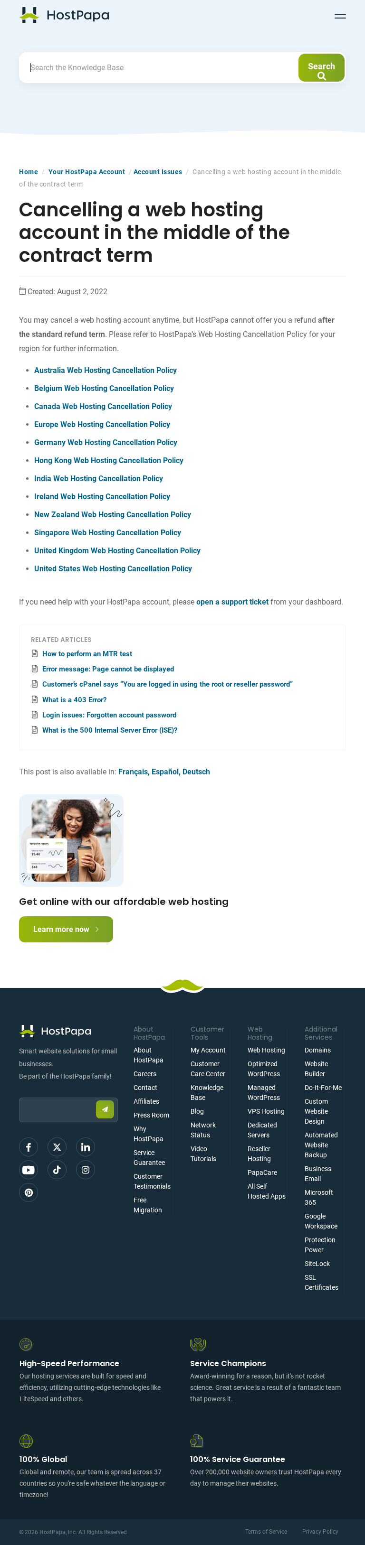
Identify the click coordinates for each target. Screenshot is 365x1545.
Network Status (203, 1130)
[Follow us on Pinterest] (28, 1192)
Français (133, 771)
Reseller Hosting (259, 1154)
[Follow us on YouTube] (28, 1169)
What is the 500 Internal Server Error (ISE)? (109, 730)
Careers (145, 1074)
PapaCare (262, 1172)
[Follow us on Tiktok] (57, 1169)
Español (165, 771)
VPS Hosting (266, 1111)
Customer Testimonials (152, 1181)
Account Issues (158, 172)
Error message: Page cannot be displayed (108, 669)
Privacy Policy (320, 1531)
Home (28, 172)
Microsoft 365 (319, 1197)
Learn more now (62, 929)
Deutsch (196, 771)
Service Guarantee (149, 1157)
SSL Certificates (321, 1282)
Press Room (151, 1115)
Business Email (318, 1173)
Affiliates (146, 1101)
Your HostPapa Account (86, 172)
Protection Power (320, 1245)
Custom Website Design (316, 1111)
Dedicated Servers (262, 1130)
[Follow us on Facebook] (28, 1146)
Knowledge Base (207, 1092)
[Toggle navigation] (340, 14)
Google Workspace (321, 1221)
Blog (197, 1111)
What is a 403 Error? (74, 700)
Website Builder (316, 1069)
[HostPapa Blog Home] (64, 15)
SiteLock (317, 1263)
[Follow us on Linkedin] (85, 1146)
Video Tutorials (203, 1154)
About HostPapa (148, 1055)
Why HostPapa (148, 1134)
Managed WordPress (264, 1092)
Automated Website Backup (321, 1145)
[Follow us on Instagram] (85, 1169)
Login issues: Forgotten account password (109, 715)
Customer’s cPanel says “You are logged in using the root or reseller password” (167, 684)
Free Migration (148, 1205)
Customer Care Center (208, 1069)
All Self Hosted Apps (267, 1191)
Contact (145, 1087)
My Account (208, 1050)
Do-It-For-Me (323, 1087)
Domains (318, 1050)
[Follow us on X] (57, 1146)
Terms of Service (266, 1531)
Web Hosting (266, 1050)
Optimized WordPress (264, 1069)
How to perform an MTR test (87, 654)
